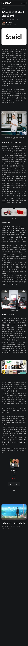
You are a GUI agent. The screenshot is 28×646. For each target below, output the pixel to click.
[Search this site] (21, 3)
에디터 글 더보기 (14, 484)
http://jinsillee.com (14, 478)
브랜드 (3, 8)
